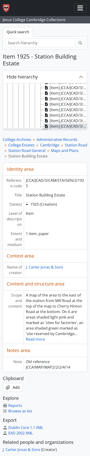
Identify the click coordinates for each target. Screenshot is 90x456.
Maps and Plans (64, 150)
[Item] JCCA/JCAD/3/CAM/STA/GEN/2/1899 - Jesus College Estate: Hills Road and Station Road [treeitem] (68, 109)
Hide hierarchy (22, 77)
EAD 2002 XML (20, 433)
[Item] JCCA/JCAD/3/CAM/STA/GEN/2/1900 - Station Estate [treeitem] (68, 115)
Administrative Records (57, 139)
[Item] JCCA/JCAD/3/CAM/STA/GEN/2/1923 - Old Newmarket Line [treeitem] (68, 120)
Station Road (76, 145)
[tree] (45, 106)
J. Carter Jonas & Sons (44, 267)
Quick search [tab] (18, 31)
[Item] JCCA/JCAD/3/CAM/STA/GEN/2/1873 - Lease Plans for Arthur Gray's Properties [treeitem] (68, 87)
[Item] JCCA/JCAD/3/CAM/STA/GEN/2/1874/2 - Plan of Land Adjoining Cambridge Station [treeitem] (68, 98)
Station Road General (26, 150)
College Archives (17, 139)
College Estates (21, 145)
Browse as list (20, 411)
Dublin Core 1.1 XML (25, 427)
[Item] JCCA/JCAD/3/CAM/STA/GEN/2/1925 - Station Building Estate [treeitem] (68, 126)
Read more (35, 339)
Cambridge (49, 145)
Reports (15, 405)
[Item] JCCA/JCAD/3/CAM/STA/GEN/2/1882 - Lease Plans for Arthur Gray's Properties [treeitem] (68, 104)
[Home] (8, 8)
